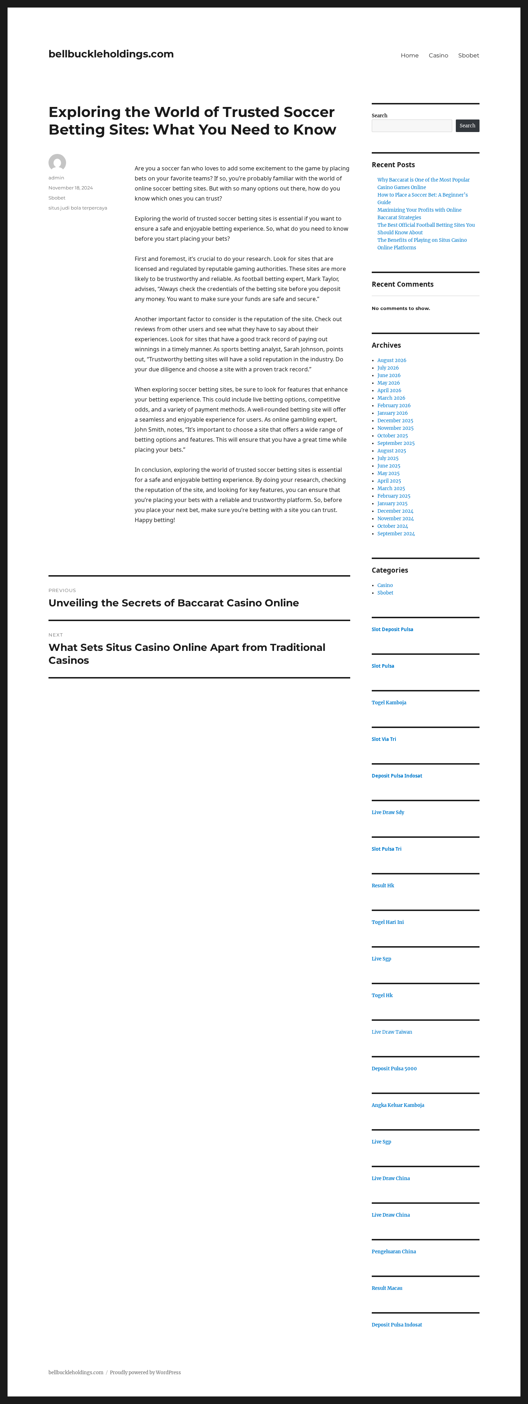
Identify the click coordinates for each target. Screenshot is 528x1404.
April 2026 (390, 391)
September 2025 (396, 443)
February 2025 (394, 496)
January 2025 (393, 504)
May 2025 (389, 473)
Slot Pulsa (383, 666)
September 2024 (396, 534)
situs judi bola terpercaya (77, 208)
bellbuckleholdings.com (111, 54)
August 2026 (392, 360)
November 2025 (396, 428)
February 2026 (394, 406)
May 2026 (389, 383)
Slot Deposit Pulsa (392, 629)
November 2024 (396, 519)
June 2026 (389, 375)
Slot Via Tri (384, 739)
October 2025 (393, 436)
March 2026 (392, 398)
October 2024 (393, 526)
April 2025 (389, 481)
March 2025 (391, 488)
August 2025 (392, 451)
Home (410, 55)
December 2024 (395, 511)
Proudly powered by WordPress (145, 1373)
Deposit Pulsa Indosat (397, 776)
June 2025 (389, 466)
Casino (438, 55)
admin (56, 177)
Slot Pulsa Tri (387, 849)
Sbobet (469, 55)
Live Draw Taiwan (392, 1032)
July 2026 (388, 368)
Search (380, 116)
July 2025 (388, 458)
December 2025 (395, 421)
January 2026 (393, 413)
